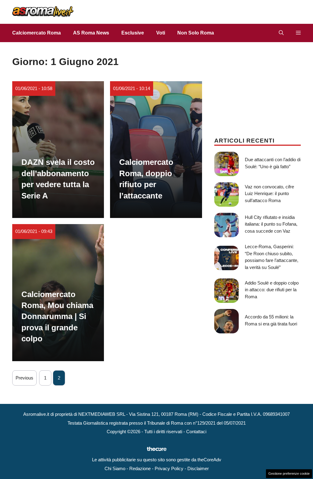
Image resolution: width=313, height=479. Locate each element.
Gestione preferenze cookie (289, 473)
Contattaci (196, 431)
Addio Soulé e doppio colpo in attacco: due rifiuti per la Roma (272, 289)
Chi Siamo (115, 468)
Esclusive (132, 32)
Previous (24, 377)
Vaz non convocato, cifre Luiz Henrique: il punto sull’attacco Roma (269, 193)
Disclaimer (198, 468)
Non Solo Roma (195, 32)
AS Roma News (91, 32)
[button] (281, 33)
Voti (160, 32)
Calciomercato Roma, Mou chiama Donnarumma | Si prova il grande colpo (57, 316)
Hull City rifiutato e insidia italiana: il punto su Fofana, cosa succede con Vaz (271, 224)
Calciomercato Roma (36, 32)
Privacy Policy (169, 468)
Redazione (140, 468)
